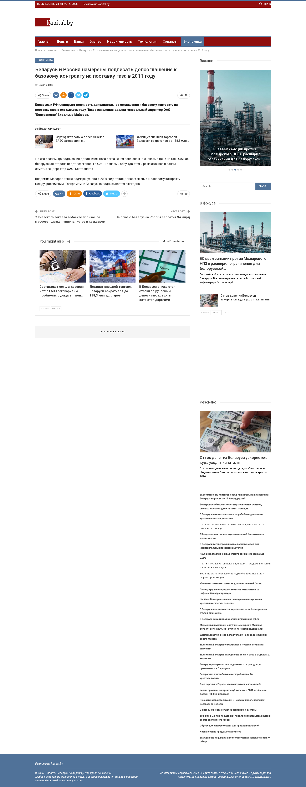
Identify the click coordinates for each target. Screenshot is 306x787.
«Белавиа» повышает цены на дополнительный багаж (231, 583)
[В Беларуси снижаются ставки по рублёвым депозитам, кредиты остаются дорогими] (162, 266)
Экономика (192, 42)
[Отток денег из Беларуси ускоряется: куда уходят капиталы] (209, 300)
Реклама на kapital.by (96, 4)
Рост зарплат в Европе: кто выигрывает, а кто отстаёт (230, 684)
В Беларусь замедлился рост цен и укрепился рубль (229, 619)
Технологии (147, 42)
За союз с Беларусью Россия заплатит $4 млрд (153, 217)
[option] (235, 118)
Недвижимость (119, 42)
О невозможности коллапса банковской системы (228, 710)
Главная (44, 42)
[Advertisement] (195, 21)
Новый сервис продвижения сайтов (220, 731)
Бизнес (95, 42)
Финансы (170, 42)
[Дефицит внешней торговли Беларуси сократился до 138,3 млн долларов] (125, 141)
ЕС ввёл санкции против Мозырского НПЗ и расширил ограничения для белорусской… (235, 154)
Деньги (62, 42)
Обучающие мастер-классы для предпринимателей (229, 725)
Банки (79, 42)
